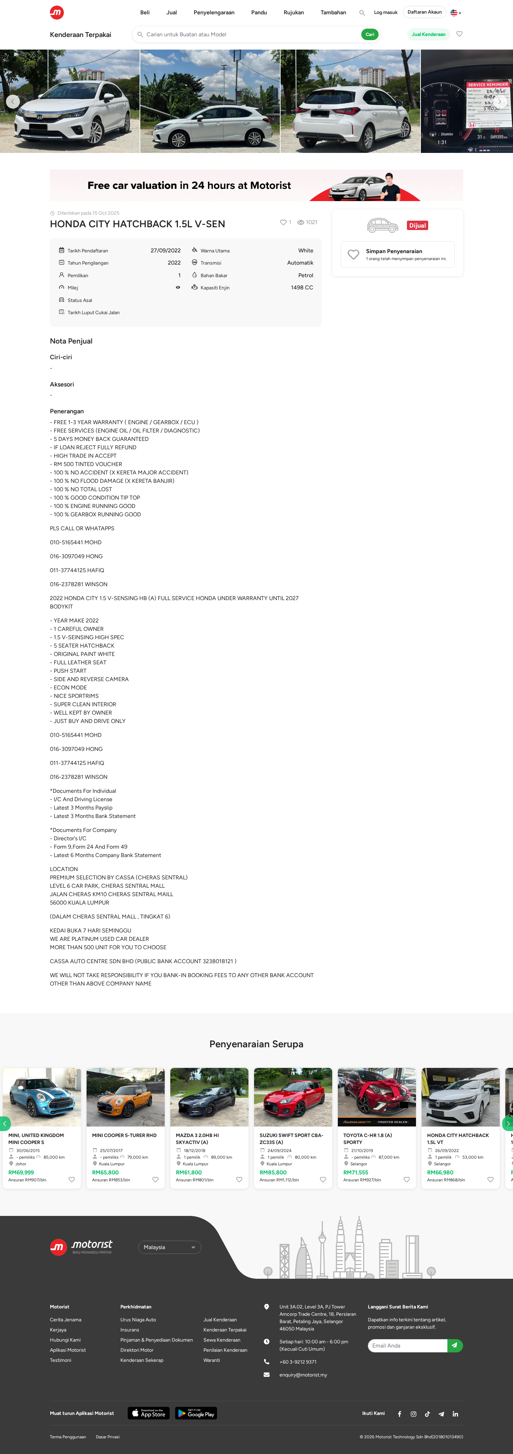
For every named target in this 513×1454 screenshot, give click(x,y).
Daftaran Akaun (425, 12)
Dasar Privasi (108, 1436)
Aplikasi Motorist (68, 1350)
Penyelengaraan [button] (214, 12)
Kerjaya (58, 1330)
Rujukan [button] (294, 12)
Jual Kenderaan (429, 34)
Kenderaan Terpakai (80, 34)
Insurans (129, 1330)
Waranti (211, 1360)
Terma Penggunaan (68, 1436)
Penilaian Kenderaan (225, 1350)
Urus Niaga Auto (138, 1320)
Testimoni (60, 1360)
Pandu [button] (259, 12)
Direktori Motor (137, 1350)
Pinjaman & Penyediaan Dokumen (156, 1340)
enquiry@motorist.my (303, 1375)
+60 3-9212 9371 (298, 1362)
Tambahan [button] (333, 12)
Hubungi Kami (65, 1340)
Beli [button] (145, 12)
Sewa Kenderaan (221, 1340)
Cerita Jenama (65, 1320)
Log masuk (385, 12)
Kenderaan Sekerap (141, 1360)
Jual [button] (171, 12)
